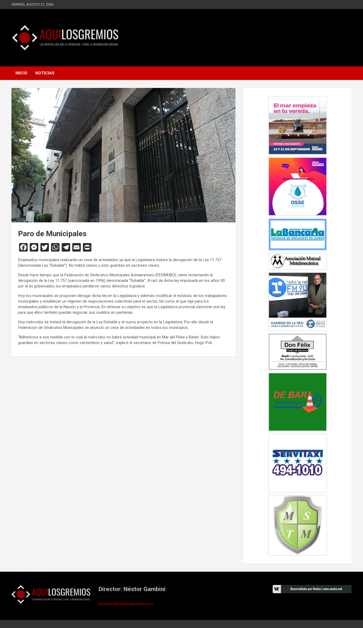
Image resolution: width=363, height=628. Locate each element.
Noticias (44, 73)
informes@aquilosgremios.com (126, 603)
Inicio (21, 73)
